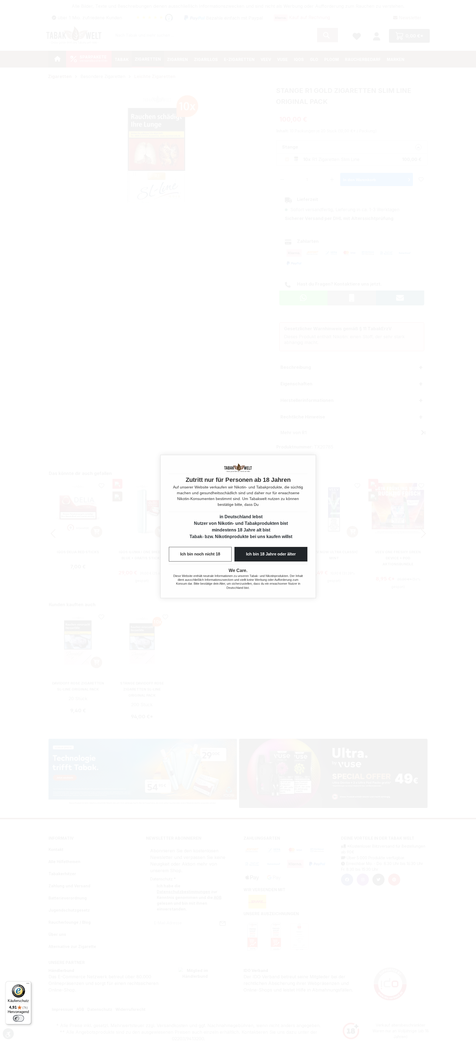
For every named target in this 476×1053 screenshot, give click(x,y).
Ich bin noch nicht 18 (200, 554)
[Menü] (28, 984)
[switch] (18, 1018)
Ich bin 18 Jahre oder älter (271, 554)
